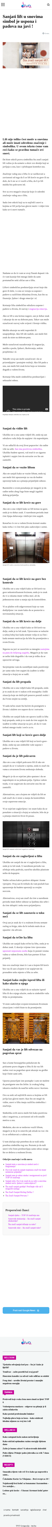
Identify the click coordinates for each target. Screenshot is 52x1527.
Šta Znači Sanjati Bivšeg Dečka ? (19, 1192)
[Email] (35, 73)
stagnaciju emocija (38, 309)
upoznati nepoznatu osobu (15, 951)
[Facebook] (10, 73)
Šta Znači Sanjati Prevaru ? (16, 1195)
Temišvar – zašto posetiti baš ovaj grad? (21, 1372)
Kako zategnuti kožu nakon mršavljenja (21, 1437)
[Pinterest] (23, 73)
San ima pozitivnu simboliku (28, 449)
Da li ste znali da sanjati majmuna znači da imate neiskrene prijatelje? (25, 1171)
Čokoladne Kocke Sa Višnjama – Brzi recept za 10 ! (26, 1479)
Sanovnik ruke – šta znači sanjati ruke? (24, 1228)
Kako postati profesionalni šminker (18, 1414)
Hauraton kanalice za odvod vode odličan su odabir (26, 1376)
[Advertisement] (26, 106)
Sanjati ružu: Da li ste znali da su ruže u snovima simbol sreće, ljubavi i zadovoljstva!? (25, 1182)
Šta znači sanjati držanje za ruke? (22, 1224)
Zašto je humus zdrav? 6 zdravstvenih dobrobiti (24, 1448)
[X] (16, 73)
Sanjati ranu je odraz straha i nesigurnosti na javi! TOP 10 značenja (26, 1176)
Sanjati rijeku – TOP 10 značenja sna (23, 1215)
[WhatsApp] (29, 73)
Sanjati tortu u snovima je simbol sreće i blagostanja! (22, 1165)
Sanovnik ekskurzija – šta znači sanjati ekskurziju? (24, 1220)
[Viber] (41, 73)
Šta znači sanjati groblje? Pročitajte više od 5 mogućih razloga (24, 1187)
